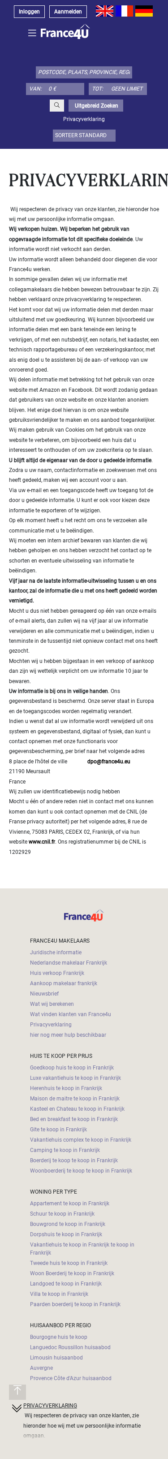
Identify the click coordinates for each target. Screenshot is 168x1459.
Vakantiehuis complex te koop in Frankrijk (80, 1140)
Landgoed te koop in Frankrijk (66, 1284)
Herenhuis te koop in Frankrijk (66, 1088)
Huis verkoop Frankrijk (57, 973)
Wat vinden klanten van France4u (70, 1014)
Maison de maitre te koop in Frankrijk (75, 1098)
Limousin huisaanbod (56, 1358)
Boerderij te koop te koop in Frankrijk (74, 1160)
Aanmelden (68, 12)
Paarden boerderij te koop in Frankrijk (75, 1304)
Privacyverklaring (51, 1025)
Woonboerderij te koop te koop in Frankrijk (81, 1171)
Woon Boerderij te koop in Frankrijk (72, 1273)
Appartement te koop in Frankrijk (69, 1203)
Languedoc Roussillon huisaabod (70, 1347)
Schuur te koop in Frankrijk (62, 1214)
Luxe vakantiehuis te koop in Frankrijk (75, 1078)
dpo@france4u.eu (108, 761)
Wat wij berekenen (52, 1004)
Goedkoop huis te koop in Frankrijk (72, 1068)
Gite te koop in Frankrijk (58, 1129)
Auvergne (41, 1368)
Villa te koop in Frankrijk (59, 1294)
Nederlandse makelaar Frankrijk (68, 963)
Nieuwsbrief (44, 994)
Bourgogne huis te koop (58, 1337)
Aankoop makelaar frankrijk (63, 983)
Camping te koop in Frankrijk (65, 1150)
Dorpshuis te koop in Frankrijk (66, 1234)
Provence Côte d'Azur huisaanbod (71, 1378)
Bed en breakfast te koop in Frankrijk (74, 1119)
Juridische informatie (56, 952)
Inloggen (29, 12)
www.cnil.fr (42, 842)
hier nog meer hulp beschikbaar (68, 1035)
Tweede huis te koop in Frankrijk (69, 1263)
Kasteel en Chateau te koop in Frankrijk (77, 1109)
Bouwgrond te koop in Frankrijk (67, 1224)
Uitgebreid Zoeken (95, 106)
